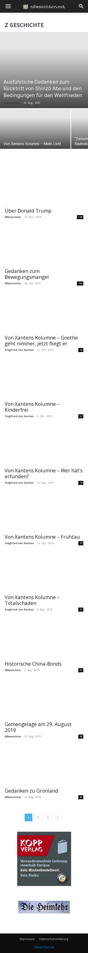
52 (81, 416)
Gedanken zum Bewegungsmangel (27, 274)
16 (81, 350)
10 (81, 543)
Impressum (27, 939)
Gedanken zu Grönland (31, 790)
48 (81, 736)
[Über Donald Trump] (44, 185)
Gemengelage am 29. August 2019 (38, 727)
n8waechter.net (44, 947)
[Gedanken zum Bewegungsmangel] (44, 245)
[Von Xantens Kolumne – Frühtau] (44, 511)
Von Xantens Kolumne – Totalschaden (32, 600)
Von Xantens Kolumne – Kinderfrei (32, 407)
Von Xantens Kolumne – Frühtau (42, 537)
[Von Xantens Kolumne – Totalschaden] (44, 572)
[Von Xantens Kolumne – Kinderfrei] (44, 378)
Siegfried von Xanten (19, 350)
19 (81, 482)
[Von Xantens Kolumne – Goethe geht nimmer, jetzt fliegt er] (44, 312)
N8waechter (12, 102)
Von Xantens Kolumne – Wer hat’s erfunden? (44, 473)
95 (81, 797)
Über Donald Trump (28, 210)
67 (81, 670)
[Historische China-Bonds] (44, 638)
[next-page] (57, 817)
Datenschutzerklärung (53, 939)
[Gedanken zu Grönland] (44, 765)
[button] (7, 6)
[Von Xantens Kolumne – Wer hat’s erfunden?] (44, 445)
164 (80, 283)
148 (80, 217)
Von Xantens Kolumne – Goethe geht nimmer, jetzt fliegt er (41, 340)
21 (81, 609)
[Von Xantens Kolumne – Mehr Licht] (35, 135)
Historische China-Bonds (33, 663)
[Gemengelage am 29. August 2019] (44, 699)
